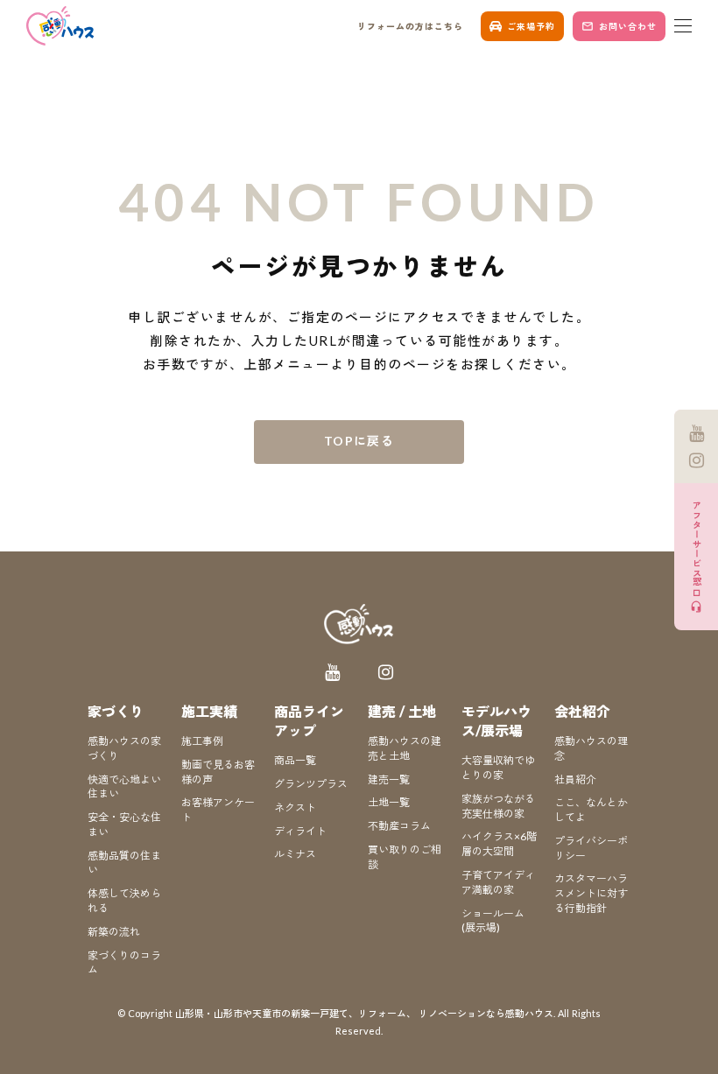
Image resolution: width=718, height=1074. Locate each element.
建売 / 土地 (402, 711)
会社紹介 (582, 711)
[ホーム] (61, 26)
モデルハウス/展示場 (496, 721)
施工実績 (209, 711)
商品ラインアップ (309, 721)
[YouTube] (696, 433)
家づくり (116, 711)
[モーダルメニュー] (683, 26)
